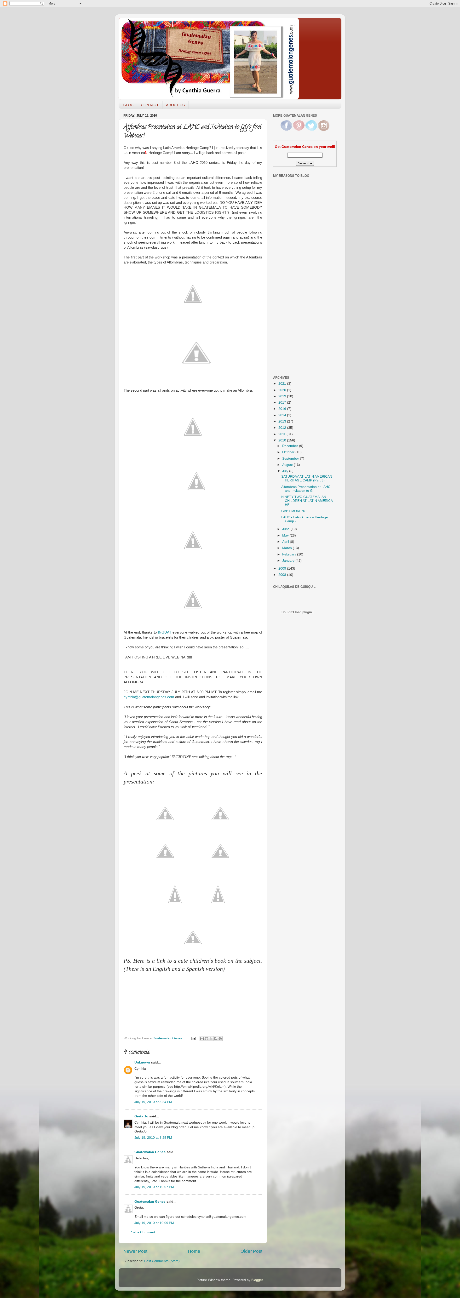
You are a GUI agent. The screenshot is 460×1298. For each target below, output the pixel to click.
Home (194, 1251)
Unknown (142, 1062)
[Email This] (202, 1038)
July (285, 471)
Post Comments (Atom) (162, 1261)
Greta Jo (141, 1116)
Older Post (251, 1251)
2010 (282, 440)
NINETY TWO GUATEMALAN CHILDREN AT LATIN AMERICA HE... (307, 500)
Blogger (257, 1280)
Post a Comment (142, 1232)
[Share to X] (211, 1038)
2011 (282, 434)
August (288, 465)
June (286, 529)
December (290, 446)
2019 (282, 396)
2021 (282, 383)
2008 (282, 575)
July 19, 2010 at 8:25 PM (153, 1137)
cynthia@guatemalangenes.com (149, 697)
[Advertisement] (292, 295)
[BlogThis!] (206, 1038)
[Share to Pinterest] (220, 1038)
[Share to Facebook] (215, 1038)
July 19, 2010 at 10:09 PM (154, 1223)
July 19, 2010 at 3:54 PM (153, 1102)
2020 (282, 390)
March (287, 548)
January (288, 560)
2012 (282, 427)
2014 (282, 415)
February (289, 554)
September (291, 458)
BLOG (128, 105)
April (286, 541)
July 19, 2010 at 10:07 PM (154, 1187)
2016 (282, 409)
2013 (282, 421)
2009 (282, 568)
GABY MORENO (293, 511)
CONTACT (150, 105)
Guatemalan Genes (150, 1152)
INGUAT (164, 632)
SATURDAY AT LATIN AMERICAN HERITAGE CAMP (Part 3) (306, 478)
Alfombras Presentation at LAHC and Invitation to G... (305, 488)
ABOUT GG (175, 105)
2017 (282, 402)
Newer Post (135, 1251)
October (288, 452)
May (286, 535)
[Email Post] (193, 1038)
